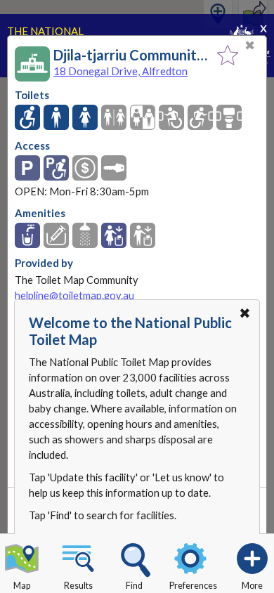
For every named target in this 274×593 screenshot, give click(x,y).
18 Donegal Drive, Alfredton (120, 71)
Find (134, 585)
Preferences (193, 585)
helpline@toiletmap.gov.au (74, 295)
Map (21, 585)
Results (78, 585)
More (252, 585)
